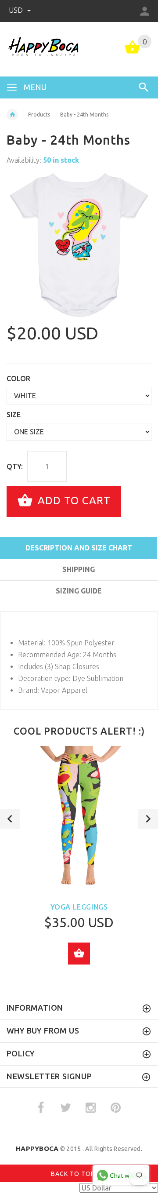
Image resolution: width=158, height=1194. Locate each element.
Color (18, 378)
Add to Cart (73, 500)
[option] (79, 245)
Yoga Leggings (79, 907)
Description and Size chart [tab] (78, 548)
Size (14, 415)
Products (39, 114)
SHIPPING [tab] (78, 569)
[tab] (78, 607)
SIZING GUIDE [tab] (79, 591)
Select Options (79, 954)
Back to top (74, 1173)
